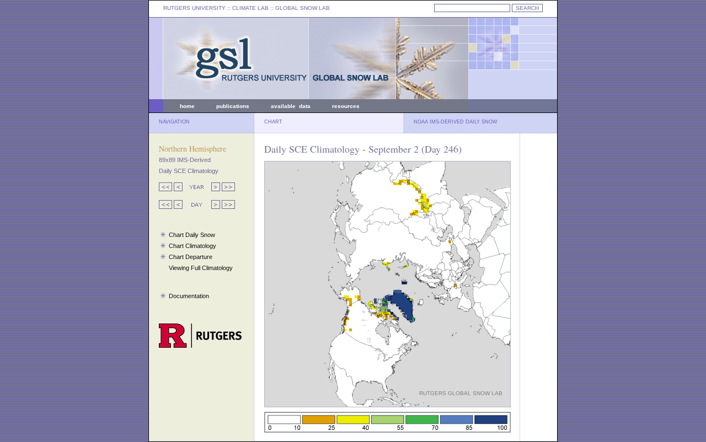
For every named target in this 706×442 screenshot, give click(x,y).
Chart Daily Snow (192, 234)
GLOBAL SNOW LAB (302, 8)
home (187, 106)
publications (232, 106)
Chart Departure (190, 257)
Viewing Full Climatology (201, 268)
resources (346, 106)
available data (291, 106)
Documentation (189, 296)
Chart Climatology (192, 245)
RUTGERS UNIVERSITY (194, 8)
